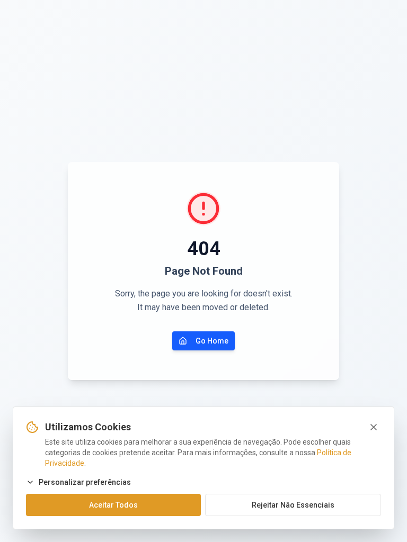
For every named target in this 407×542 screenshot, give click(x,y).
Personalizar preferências (85, 482)
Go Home (212, 341)
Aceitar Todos (113, 505)
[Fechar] (373, 427)
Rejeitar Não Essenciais (293, 505)
